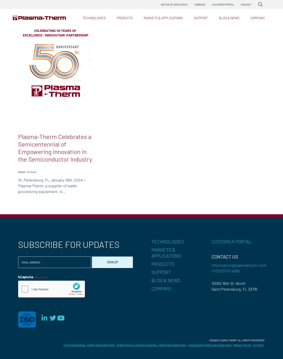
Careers (199, 4)
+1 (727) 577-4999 (225, 270)
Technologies (94, 18)
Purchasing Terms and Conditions (210, 345)
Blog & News (229, 18)
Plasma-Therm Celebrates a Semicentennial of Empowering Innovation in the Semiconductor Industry (55, 148)
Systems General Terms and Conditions (89, 345)
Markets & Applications (163, 18)
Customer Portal (223, 4)
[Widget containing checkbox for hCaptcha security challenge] (51, 289)
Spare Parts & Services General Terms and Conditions (151, 345)
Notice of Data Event (174, 4)
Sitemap (258, 345)
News (21, 172)
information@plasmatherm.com (239, 265)
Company (257, 18)
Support (201, 18)
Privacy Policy (242, 345)
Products (125, 18)
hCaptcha (32, 277)
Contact (246, 4)
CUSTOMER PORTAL (231, 241)
